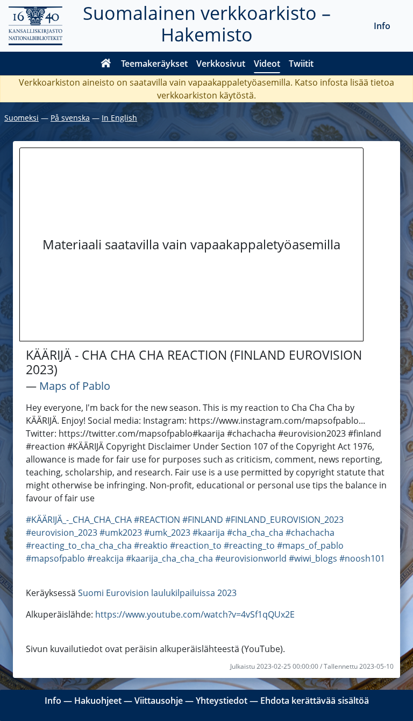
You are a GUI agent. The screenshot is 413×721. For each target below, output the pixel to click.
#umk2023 (120, 532)
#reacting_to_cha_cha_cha (79, 545)
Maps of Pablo (74, 386)
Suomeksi (21, 118)
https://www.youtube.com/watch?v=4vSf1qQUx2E (195, 614)
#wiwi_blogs (313, 558)
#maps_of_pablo (310, 545)
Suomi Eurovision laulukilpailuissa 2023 (157, 593)
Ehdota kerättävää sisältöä (314, 700)
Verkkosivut (220, 63)
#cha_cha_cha (255, 532)
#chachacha (310, 532)
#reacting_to (249, 545)
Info (382, 26)
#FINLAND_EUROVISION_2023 (284, 520)
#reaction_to (196, 545)
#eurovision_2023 (61, 532)
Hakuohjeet (98, 700)
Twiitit (301, 63)
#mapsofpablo (55, 558)
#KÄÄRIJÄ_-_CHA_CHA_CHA (79, 520)
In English (119, 118)
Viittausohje (158, 700)
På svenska (70, 118)
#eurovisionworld (251, 558)
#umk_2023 (167, 532)
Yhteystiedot (221, 700)
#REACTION (157, 520)
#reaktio (151, 545)
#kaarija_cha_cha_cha (169, 558)
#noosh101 (362, 558)
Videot (267, 63)
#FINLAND (202, 520)
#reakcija (105, 558)
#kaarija (209, 532)
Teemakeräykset (154, 63)
